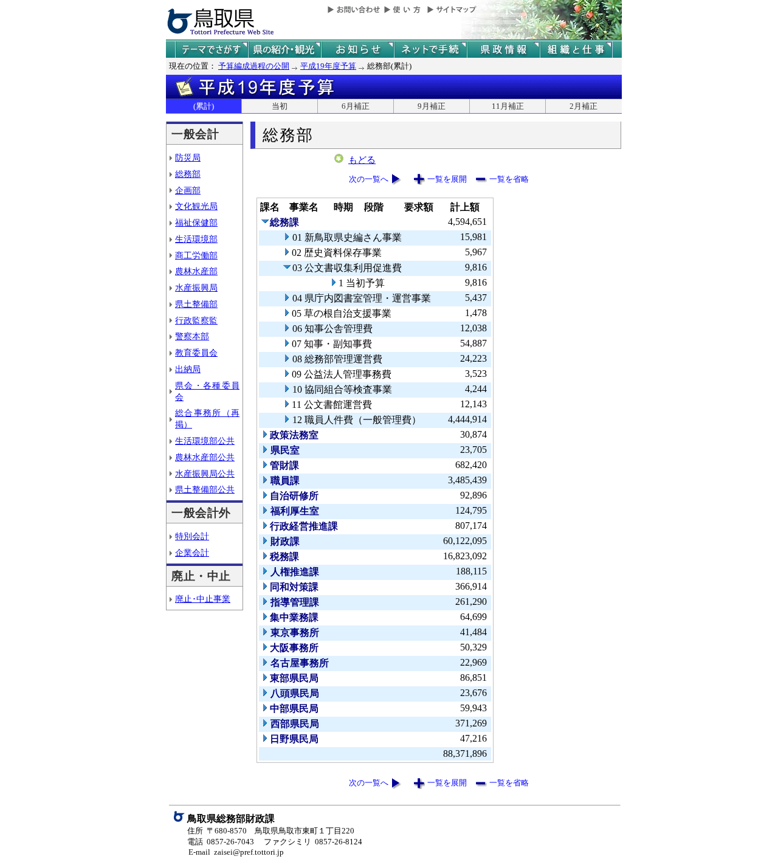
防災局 (188, 157)
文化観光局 (196, 206)
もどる (362, 160)
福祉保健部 (196, 222)
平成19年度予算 (328, 66)
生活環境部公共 (205, 441)
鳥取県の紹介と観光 (284, 49)
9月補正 (432, 106)
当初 (279, 106)
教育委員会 (196, 352)
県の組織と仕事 (576, 49)
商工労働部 (196, 255)
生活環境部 (196, 239)
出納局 (188, 369)
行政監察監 (196, 320)
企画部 (188, 190)
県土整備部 (196, 304)
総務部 (188, 174)
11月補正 (508, 106)
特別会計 (192, 536)
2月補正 (583, 106)
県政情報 (503, 49)
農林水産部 (196, 271)
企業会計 (192, 552)
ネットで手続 (430, 49)
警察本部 (192, 336)
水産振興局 (196, 287)
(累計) (203, 106)
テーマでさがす (211, 49)
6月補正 (356, 106)
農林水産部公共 (205, 457)
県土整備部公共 (205, 489)
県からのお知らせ (357, 49)
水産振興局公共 (205, 473)
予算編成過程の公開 (253, 66)
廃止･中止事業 (202, 599)
